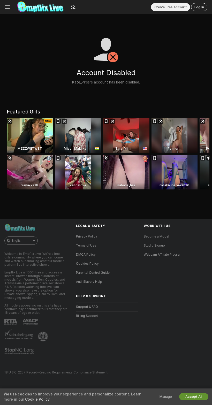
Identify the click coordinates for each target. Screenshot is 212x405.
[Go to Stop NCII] (19, 351)
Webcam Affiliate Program (163, 254)
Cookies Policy (87, 263)
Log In (199, 7)
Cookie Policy (37, 399)
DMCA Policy (86, 254)
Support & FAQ (87, 307)
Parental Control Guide (93, 272)
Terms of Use (86, 245)
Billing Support (87, 316)
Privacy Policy (86, 236)
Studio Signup (154, 245)
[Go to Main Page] (40, 7)
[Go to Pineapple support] (43, 336)
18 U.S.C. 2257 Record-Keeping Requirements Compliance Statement (56, 372)
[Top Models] (73, 7)
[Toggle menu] (7, 7)
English (17, 240)
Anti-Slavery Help (89, 282)
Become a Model (156, 236)
